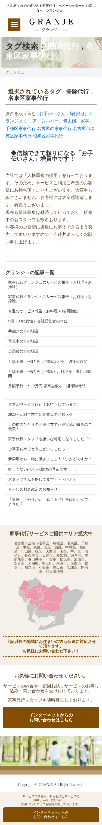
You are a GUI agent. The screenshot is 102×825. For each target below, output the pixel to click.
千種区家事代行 (20, 128)
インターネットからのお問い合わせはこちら (51, 717)
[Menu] (14, 24)
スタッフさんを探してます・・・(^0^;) (41, 479)
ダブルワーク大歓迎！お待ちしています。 (44, 404)
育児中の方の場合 (23, 341)
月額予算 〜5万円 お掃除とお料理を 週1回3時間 (49, 374)
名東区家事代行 (28, 98)
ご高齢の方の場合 (23, 351)
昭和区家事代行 (48, 136)
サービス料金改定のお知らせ (33, 489)
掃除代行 (63, 46)
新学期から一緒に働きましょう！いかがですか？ (50, 459)
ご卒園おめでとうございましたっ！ (38, 449)
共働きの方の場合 (23, 331)
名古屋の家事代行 (54, 128)
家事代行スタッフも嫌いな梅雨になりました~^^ (49, 439)
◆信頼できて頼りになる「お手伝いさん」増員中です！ (52, 156)
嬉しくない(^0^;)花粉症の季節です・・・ (43, 469)
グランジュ (14, 72)
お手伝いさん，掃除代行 (63, 113)
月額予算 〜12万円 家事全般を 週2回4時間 (46, 386)
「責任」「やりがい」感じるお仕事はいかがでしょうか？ (50, 501)
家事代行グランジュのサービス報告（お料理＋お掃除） (50, 284)
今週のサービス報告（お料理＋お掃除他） (44, 311)
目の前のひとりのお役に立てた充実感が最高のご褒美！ (50, 427)
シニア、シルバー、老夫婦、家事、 (59, 121)
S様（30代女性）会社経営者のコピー (39, 321)
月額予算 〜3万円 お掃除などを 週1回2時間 (47, 362)
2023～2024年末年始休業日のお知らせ (40, 414)
